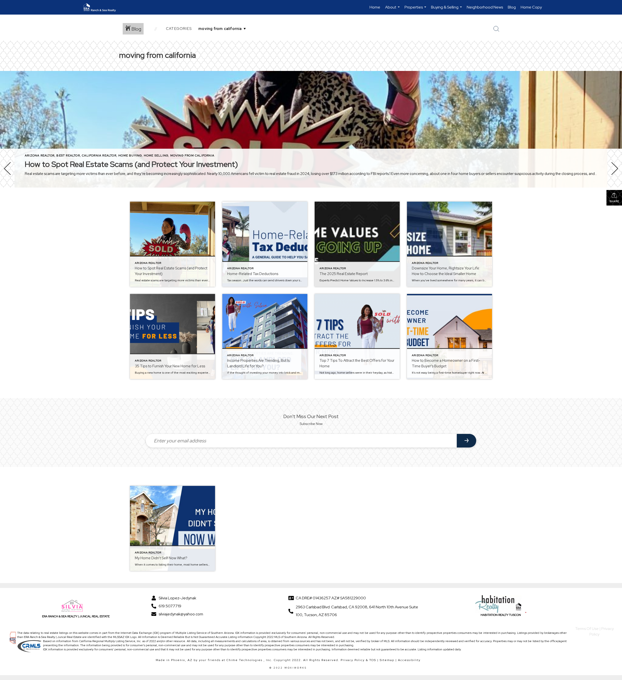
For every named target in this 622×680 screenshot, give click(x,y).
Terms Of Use (587, 628)
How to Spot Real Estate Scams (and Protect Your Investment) (131, 164)
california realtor (99, 155)
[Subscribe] (466, 441)
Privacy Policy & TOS (358, 660)
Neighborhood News (485, 7)
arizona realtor (39, 155)
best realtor (68, 155)
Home (375, 7)
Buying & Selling (447, 10)
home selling (156, 155)
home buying (130, 155)
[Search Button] (496, 28)
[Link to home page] (102, 7)
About (393, 10)
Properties (416, 10)
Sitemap (387, 660)
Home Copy (531, 7)
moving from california (192, 155)
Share (614, 201)
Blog (512, 7)
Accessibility (409, 660)
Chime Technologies (244, 660)
